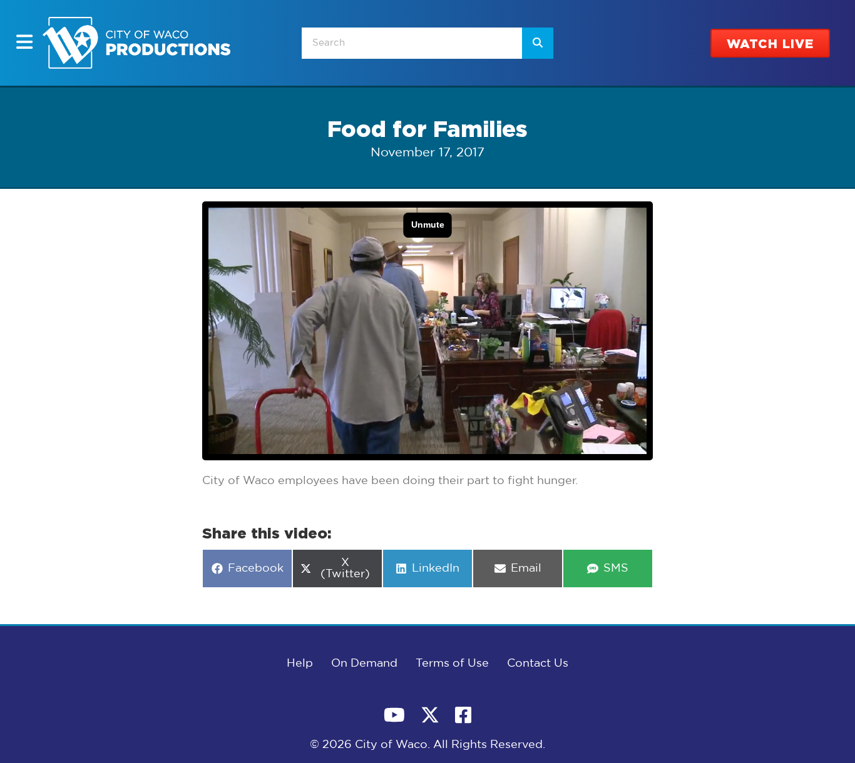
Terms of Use (452, 664)
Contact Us (537, 664)
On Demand (364, 664)
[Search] (537, 43)
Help (300, 664)
